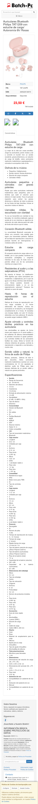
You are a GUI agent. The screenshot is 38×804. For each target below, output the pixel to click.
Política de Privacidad (24, 756)
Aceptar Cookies (25, 788)
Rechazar (14, 788)
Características (10, 133)
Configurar (6, 788)
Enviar (29, 761)
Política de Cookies (27, 769)
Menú (20, 16)
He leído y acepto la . (19, 756)
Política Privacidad (10, 769)
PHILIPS (23, 84)
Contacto (7, 767)
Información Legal (27, 767)
